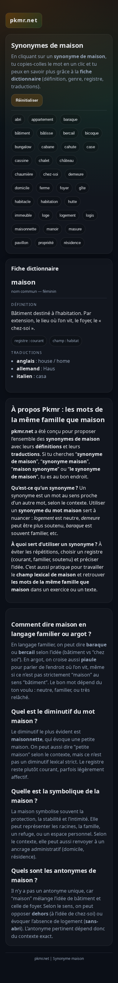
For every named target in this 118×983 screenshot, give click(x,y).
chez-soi (50, 174)
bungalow (23, 147)
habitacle (23, 201)
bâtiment (22, 133)
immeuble (23, 215)
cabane (47, 147)
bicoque (92, 133)
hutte (72, 201)
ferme (45, 188)
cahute (70, 147)
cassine (21, 160)
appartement (42, 119)
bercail (69, 133)
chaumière (24, 174)
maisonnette (25, 229)
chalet (44, 160)
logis (90, 215)
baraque (70, 119)
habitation (49, 201)
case (91, 147)
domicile (22, 188)
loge (45, 215)
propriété (46, 242)
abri (18, 119)
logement (68, 215)
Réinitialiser (27, 100)
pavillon (21, 242)
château (67, 160)
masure (75, 229)
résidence (72, 242)
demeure (76, 174)
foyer (64, 188)
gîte (82, 188)
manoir (52, 229)
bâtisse (46, 133)
